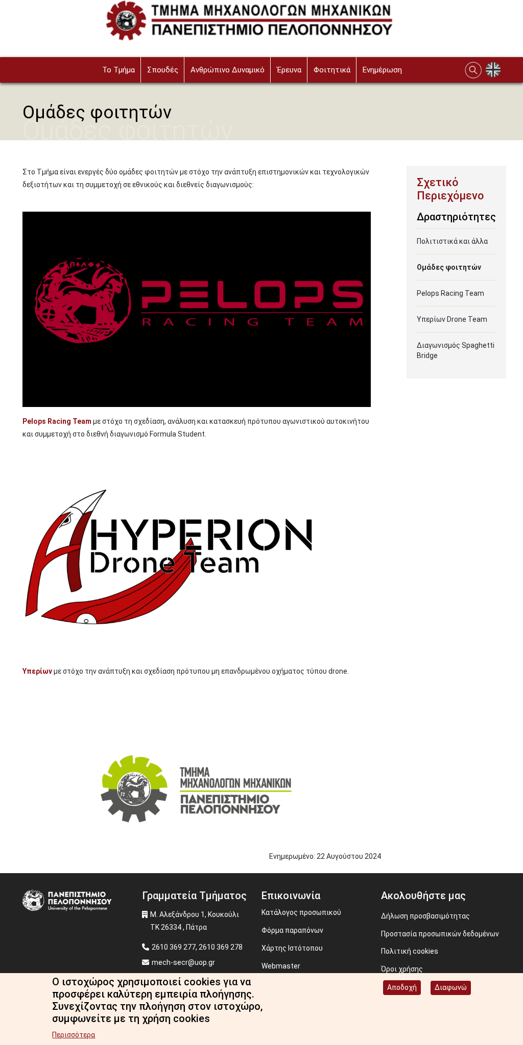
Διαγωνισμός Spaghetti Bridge (455, 350)
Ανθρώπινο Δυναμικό (228, 69)
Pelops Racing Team (450, 293)
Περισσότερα (73, 1035)
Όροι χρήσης (402, 969)
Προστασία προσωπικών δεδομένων (440, 934)
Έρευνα (289, 69)
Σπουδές (162, 69)
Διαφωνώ (451, 987)
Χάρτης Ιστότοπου (292, 948)
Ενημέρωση (382, 69)
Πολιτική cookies (409, 951)
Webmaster (281, 966)
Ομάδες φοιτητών (449, 267)
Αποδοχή (402, 987)
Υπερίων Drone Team (452, 319)
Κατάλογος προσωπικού (301, 912)
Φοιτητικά (332, 69)
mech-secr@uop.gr (183, 962)
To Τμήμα (118, 69)
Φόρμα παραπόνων (292, 930)
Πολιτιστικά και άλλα (452, 241)
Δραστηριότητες (456, 217)
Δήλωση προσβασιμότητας (425, 916)
